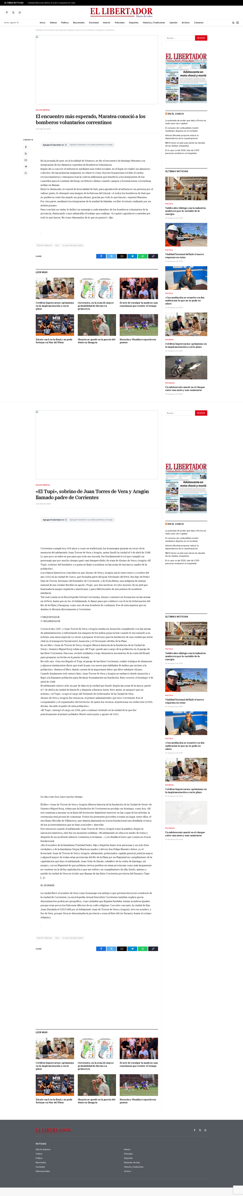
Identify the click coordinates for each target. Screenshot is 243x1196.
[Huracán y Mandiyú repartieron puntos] (139, 325)
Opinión (173, 22)
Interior (106, 22)
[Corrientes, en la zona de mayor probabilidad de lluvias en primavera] (97, 288)
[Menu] (237, 23)
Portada (39, 30)
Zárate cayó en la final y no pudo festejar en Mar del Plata (54, 341)
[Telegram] (25, 166)
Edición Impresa (43, 110)
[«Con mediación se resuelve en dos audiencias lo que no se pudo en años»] (186, 278)
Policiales (120, 22)
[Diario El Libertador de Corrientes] (121, 12)
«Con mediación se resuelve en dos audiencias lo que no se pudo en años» (184, 300)
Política (65, 22)
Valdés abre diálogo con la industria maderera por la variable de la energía (185, 211)
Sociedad (94, 22)
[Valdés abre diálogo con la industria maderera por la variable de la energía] (186, 188)
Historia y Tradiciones (154, 22)
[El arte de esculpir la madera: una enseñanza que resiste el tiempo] (139, 288)
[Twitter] (25, 153)
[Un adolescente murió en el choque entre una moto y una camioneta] (186, 367)
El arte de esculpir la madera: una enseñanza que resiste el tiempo (139, 304)
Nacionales (79, 22)
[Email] (25, 160)
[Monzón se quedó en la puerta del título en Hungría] (97, 325)
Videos (53, 22)
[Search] (233, 23)
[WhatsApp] (25, 173)
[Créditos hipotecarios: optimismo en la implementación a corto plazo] (55, 288)
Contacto (198, 22)
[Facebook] (25, 147)
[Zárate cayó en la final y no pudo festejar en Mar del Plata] (55, 325)
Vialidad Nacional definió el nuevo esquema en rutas (51, 3)
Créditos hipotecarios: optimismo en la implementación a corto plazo (55, 305)
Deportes (133, 22)
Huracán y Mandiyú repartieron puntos (138, 341)
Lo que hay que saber (72, 245)
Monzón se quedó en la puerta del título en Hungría (96, 341)
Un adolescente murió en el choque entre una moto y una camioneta (185, 389)
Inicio (42, 22)
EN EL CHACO (176, 113)
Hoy (57, 245)
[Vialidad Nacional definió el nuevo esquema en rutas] (186, 235)
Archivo (186, 22)
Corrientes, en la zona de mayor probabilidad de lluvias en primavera (96, 305)
